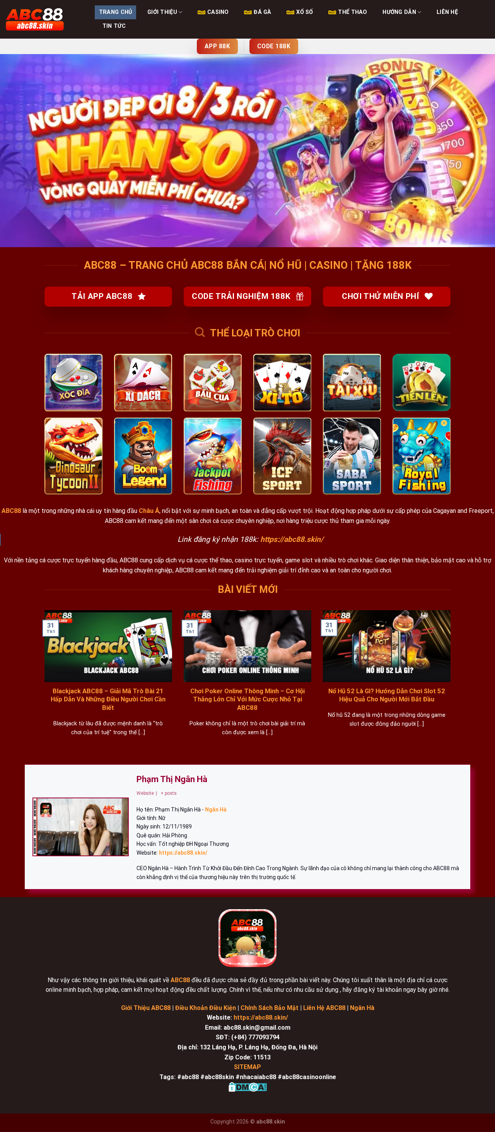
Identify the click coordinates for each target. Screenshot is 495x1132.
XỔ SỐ (304, 12)
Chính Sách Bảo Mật (270, 1008)
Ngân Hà (362, 1008)
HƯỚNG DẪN (399, 12)
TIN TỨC (114, 26)
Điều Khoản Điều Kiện (205, 1008)
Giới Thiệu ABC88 (146, 1008)
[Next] (452, 682)
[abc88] (44, 19)
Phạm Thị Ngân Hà (172, 779)
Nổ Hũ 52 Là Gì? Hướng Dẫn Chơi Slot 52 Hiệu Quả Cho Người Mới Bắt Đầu (386, 695)
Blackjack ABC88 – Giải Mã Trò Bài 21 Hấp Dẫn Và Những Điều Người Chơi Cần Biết (108, 699)
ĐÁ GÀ (262, 12)
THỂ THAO (352, 12)
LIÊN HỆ (447, 12)
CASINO (218, 12)
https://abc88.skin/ (261, 1017)
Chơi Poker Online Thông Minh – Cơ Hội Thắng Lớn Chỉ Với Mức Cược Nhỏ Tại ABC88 (247, 699)
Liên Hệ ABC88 (324, 1008)
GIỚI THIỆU (162, 12)
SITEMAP (247, 1067)
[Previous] (43, 682)
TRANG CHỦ (115, 12)
